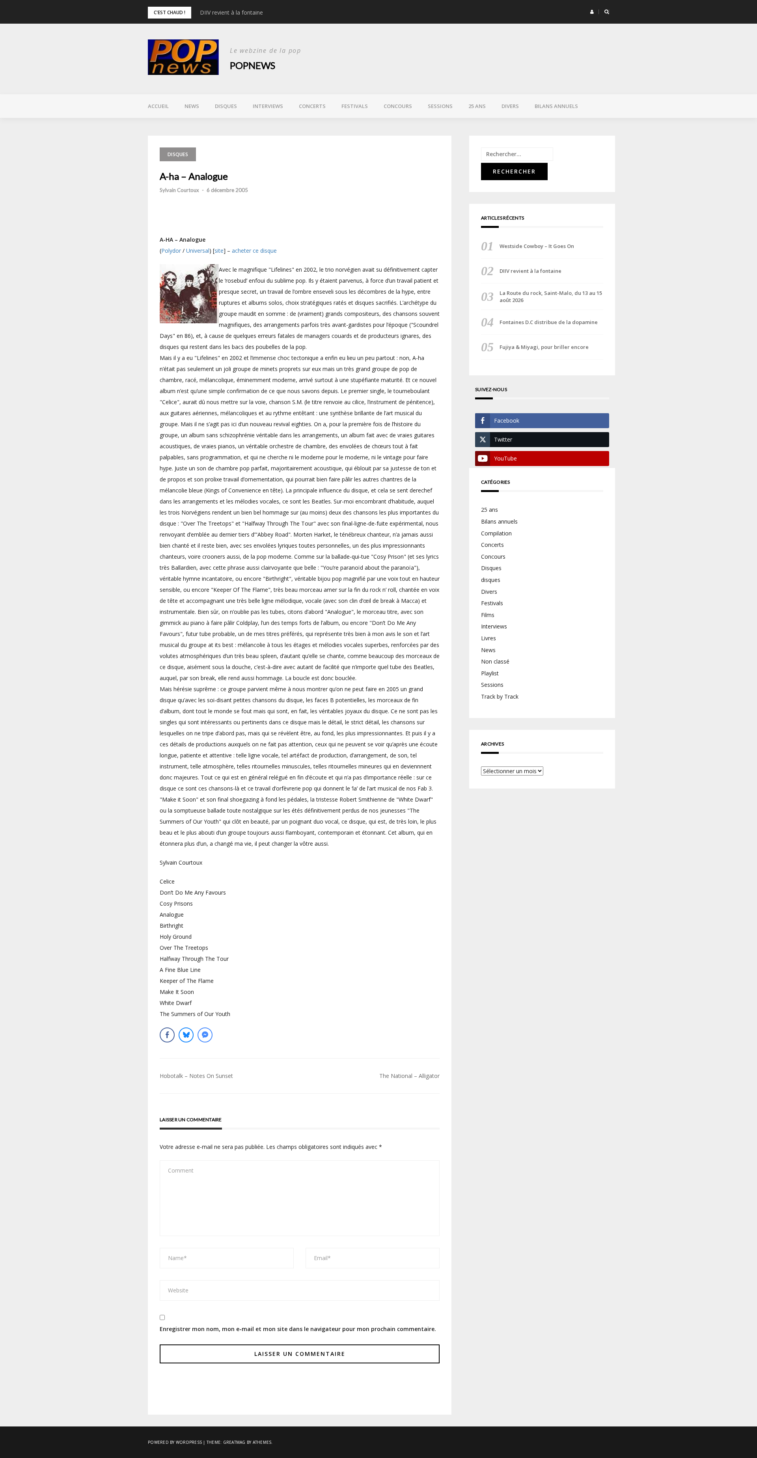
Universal (197, 250)
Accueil (158, 106)
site (219, 250)
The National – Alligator (409, 1076)
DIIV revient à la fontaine (231, 12)
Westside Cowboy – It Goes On (537, 246)
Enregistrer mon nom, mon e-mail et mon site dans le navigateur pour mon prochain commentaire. (298, 1329)
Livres (488, 638)
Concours (398, 106)
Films (487, 615)
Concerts (312, 106)
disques (490, 580)
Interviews (268, 106)
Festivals (354, 106)
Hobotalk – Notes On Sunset (196, 1076)
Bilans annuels (556, 106)
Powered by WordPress (175, 1442)
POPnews (252, 65)
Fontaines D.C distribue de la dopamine (549, 322)
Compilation (496, 533)
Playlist (490, 673)
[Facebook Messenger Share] (205, 1034)
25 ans (477, 106)
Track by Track (499, 696)
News (192, 106)
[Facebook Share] (167, 1034)
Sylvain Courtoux (179, 190)
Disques (226, 106)
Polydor (171, 250)
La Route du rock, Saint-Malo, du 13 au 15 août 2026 (551, 296)
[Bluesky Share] (186, 1034)
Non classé (495, 661)
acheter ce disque (254, 250)
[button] (592, 11)
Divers (510, 106)
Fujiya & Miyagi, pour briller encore (544, 347)
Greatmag (234, 1442)
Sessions (440, 106)
